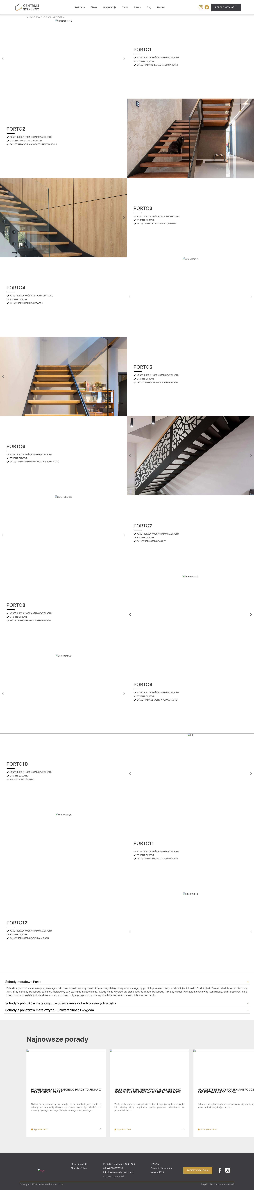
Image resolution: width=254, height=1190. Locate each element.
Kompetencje (109, 7)
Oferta (94, 7)
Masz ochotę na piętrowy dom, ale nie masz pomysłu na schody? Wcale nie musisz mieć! (147, 1091)
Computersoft (227, 1184)
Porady (137, 7)
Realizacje (80, 7)
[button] (3, 59)
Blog (149, 7)
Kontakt (161, 7)
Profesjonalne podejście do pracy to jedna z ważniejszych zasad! (66, 1091)
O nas (125, 7)
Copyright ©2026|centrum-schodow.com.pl (41, 1184)
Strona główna (36, 16)
